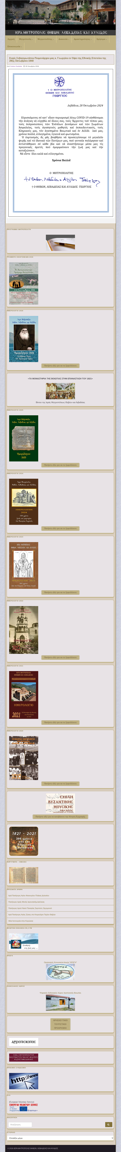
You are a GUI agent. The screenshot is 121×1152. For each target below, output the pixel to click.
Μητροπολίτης (45, 39)
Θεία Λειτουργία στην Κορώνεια (20, 921)
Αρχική (11, 39)
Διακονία (63, 39)
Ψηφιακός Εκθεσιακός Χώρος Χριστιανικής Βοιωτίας (60, 993)
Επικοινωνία (14, 46)
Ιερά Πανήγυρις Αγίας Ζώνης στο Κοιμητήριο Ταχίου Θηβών (31, 915)
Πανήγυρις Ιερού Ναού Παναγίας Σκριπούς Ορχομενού (30, 908)
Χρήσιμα (101, 39)
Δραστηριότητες (82, 39)
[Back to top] (114, 1145)
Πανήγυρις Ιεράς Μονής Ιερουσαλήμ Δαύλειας (26, 902)
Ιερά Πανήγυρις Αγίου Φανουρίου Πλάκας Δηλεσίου (28, 896)
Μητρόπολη (25, 39)
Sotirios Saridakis (16, 66)
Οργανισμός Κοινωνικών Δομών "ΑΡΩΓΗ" (60, 962)
